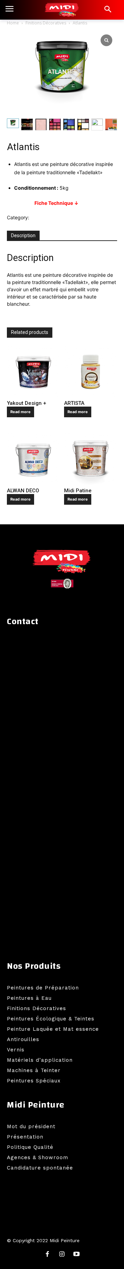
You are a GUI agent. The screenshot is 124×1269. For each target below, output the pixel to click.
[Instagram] (62, 1254)
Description (23, 235)
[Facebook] (47, 1254)
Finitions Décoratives (45, 23)
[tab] (23, 236)
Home (13, 23)
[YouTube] (76, 1254)
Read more (20, 411)
